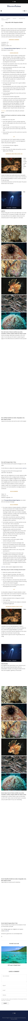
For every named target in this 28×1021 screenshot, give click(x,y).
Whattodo (8, 18)
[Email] (24, 11)
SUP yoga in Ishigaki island (14, 965)
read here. (24, 468)
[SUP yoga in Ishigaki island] (14, 954)
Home (2, 18)
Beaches (14, 18)
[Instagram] (23, 11)
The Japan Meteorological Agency (12, 48)
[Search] (26, 11)
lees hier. (7, 930)
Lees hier (3, 567)
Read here (3, 110)
